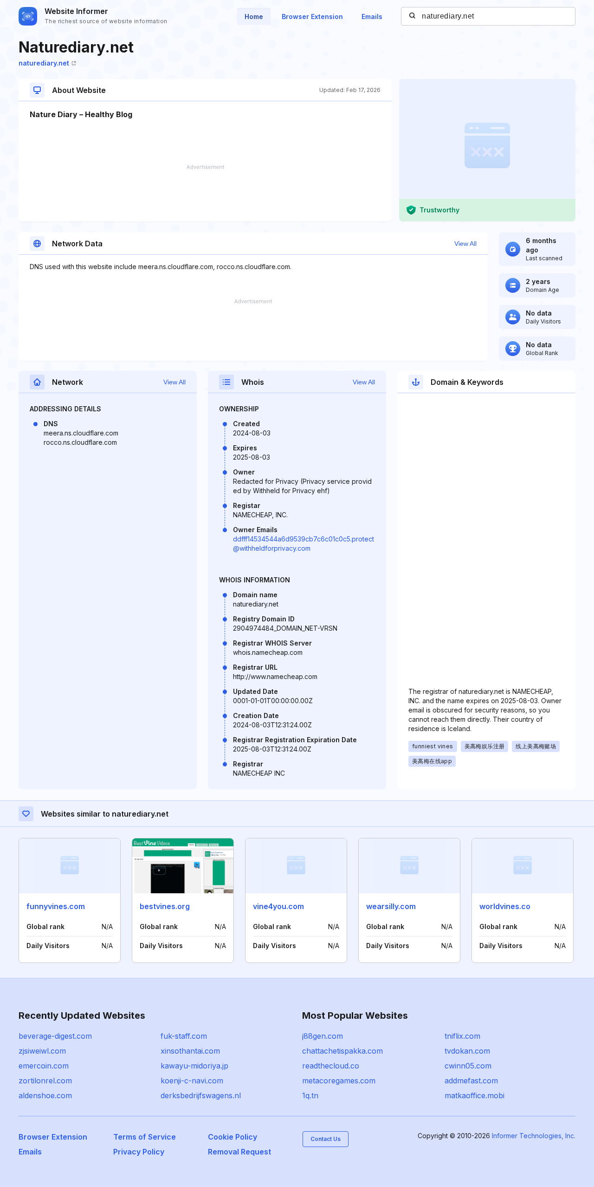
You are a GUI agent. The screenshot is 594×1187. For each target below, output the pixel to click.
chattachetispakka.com (342, 1050)
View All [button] (465, 243)
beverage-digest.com (55, 1036)
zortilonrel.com (45, 1080)
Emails (372, 16)
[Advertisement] (205, 193)
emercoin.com (44, 1065)
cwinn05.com (468, 1065)
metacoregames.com (338, 1080)
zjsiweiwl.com (42, 1050)
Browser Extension (312, 16)
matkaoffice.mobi (474, 1095)
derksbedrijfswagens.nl (201, 1095)
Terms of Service (144, 1136)
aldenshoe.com (45, 1095)
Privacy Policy (138, 1151)
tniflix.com (462, 1036)
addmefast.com (471, 1080)
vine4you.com (278, 906)
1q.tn (310, 1095)
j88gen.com (322, 1036)
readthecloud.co (330, 1065)
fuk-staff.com (184, 1036)
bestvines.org (165, 906)
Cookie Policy (232, 1136)
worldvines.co (504, 906)
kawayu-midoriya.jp (194, 1065)
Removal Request (239, 1151)
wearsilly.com (391, 906)
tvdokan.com (467, 1050)
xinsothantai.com (190, 1050)
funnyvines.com (55, 906)
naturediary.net (44, 63)
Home (254, 16)
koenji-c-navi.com (192, 1080)
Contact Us (325, 1138)
